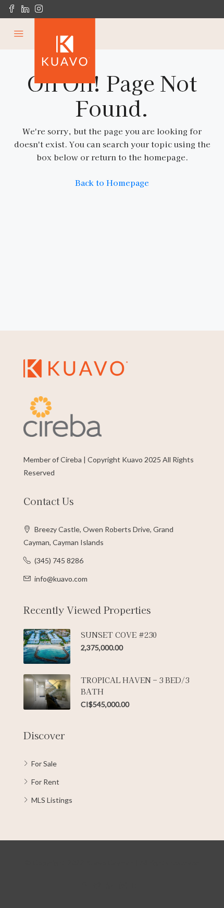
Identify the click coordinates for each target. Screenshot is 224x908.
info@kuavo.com (61, 578)
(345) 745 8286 (58, 560)
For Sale (44, 763)
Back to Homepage (112, 182)
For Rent (45, 781)
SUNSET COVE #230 (119, 634)
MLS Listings (51, 800)
